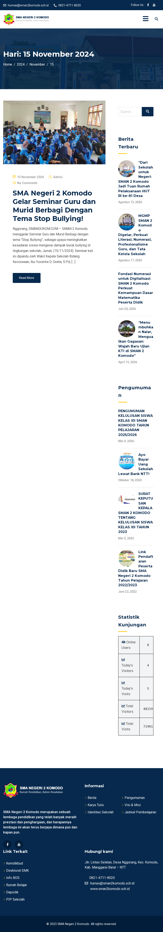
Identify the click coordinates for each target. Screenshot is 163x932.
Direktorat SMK (17, 871)
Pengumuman (135, 798)
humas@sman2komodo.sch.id (28, 5)
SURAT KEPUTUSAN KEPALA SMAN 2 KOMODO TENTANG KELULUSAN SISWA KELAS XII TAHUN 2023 (135, 513)
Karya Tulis (96, 805)
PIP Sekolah (15, 899)
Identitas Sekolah (101, 812)
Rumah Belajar (16, 885)
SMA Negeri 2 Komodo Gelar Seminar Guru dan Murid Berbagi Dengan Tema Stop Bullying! (54, 206)
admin (58, 177)
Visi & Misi (133, 805)
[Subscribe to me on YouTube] (154, 5)
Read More (26, 278)
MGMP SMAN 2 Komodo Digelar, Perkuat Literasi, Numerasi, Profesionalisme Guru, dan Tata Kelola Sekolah (135, 235)
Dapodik (12, 892)
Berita (92, 798)
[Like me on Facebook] (148, 5)
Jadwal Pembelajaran (140, 812)
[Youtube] (19, 844)
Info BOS (13, 878)
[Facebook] (7, 844)
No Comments (27, 183)
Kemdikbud (14, 863)
